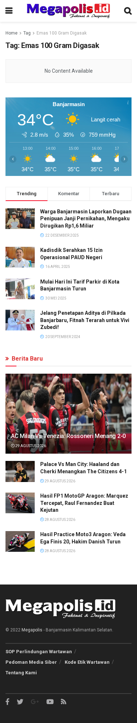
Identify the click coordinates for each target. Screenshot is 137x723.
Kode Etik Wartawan (87, 662)
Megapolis (32, 629)
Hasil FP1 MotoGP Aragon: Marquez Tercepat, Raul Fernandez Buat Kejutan (84, 503)
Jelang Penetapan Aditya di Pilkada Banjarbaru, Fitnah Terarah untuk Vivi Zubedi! (84, 320)
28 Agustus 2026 (59, 520)
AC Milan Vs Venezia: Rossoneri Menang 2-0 (68, 436)
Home (11, 33)
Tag (27, 33)
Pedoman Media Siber (31, 662)
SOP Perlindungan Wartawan (38, 651)
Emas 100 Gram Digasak (62, 33)
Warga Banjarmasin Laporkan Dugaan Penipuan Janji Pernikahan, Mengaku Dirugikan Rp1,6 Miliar (86, 219)
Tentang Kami (21, 672)
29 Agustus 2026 (30, 446)
